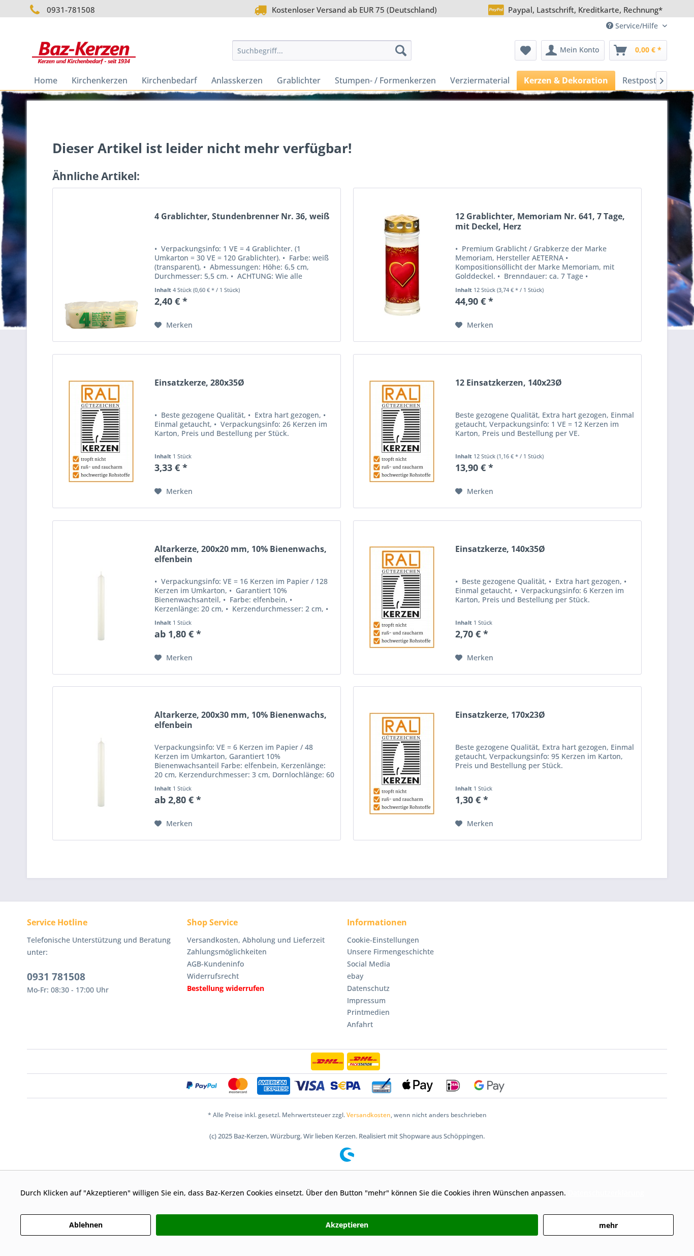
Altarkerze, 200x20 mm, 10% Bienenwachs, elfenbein (240, 554)
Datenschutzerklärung (606, 1192)
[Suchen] (401, 50)
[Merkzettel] (526, 50)
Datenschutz (368, 988)
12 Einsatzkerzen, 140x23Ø (508, 382)
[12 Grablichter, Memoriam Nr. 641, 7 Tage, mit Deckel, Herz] (402, 264)
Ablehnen (86, 1225)
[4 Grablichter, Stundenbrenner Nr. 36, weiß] (101, 264)
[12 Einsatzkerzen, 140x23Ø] (402, 431)
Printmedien (368, 1012)
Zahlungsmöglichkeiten (227, 951)
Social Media (368, 964)
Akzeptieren (347, 1225)
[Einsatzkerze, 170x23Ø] (402, 763)
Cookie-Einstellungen (383, 940)
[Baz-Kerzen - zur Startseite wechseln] (84, 53)
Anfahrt (360, 1024)
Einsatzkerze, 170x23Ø (500, 715)
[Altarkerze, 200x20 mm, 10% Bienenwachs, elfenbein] (101, 597)
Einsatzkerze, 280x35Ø (199, 382)
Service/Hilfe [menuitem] (636, 26)
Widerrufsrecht (213, 976)
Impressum (366, 1000)
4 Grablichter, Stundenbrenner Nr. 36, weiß (241, 216)
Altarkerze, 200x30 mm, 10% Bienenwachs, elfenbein (240, 720)
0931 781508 (56, 976)
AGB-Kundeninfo (215, 964)
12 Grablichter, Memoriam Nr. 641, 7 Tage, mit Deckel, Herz (540, 221)
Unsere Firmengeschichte (390, 951)
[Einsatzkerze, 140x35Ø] (402, 597)
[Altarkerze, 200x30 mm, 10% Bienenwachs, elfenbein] (101, 763)
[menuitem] (322, 50)
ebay (355, 976)
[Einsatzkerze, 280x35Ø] (101, 431)
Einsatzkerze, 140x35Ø (500, 549)
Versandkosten (368, 1115)
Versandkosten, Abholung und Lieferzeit (256, 940)
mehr (608, 1225)
